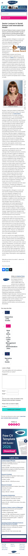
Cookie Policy (22, 547)
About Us (12, 544)
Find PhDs (4, 546)
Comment (5, 374)
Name (4, 391)
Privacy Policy (22, 546)
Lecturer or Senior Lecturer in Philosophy (12, 507)
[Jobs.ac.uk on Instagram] (16, 424)
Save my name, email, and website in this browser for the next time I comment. (12, 399)
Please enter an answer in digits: (10, 403)
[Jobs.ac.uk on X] (11, 424)
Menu (3, 10)
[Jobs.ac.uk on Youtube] (19, 424)
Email (4, 393)
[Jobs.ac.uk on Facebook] (9, 424)
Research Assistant (7, 474)
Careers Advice (5, 547)
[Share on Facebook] (3, 269)
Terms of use (22, 544)
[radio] (3, 261)
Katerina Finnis (21, 276)
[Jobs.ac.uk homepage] (13, 2)
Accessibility (21, 549)
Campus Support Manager (8, 460)
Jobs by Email (4, 549)
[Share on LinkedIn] (7, 269)
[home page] (14, 551)
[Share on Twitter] (10, 269)
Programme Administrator (8, 495)
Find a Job (4, 544)
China (11, 57)
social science (17, 113)
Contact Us (13, 546)
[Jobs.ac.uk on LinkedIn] (14, 424)
